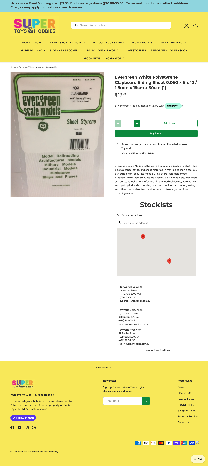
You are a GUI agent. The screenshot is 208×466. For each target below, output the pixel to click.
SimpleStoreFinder (161, 350)
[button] (169, 261)
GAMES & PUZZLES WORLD (66, 42)
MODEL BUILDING (171, 42)
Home (13, 67)
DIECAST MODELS (141, 42)
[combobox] (121, 25)
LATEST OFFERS (136, 50)
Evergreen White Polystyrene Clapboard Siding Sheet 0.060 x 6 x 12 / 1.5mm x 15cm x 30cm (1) (38, 67)
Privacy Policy (186, 398)
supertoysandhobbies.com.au (135, 300)
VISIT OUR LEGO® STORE (106, 42)
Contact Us (184, 393)
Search (182, 387)
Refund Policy (186, 404)
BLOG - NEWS (92, 58)
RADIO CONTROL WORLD (102, 50)
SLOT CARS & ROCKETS (64, 50)
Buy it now (156, 133)
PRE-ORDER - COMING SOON (169, 50)
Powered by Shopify (49, 451)
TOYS (38, 42)
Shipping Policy (187, 410)
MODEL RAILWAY (31, 50)
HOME (26, 42)
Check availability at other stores (137, 153)
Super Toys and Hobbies (28, 451)
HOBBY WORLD (114, 58)
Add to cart (170, 123)
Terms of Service (188, 416)
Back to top (102, 367)
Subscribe (183, 422)
